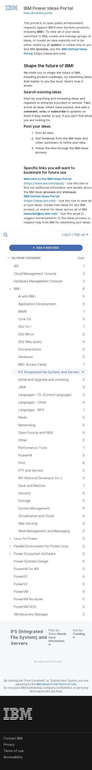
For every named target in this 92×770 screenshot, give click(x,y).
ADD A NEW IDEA (47, 247)
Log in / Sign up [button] (74, 234)
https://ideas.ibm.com (40, 200)
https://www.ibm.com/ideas (44, 183)
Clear (81, 258)
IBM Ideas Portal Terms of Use (56, 684)
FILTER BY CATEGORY (26, 258)
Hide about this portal (38, 13)
